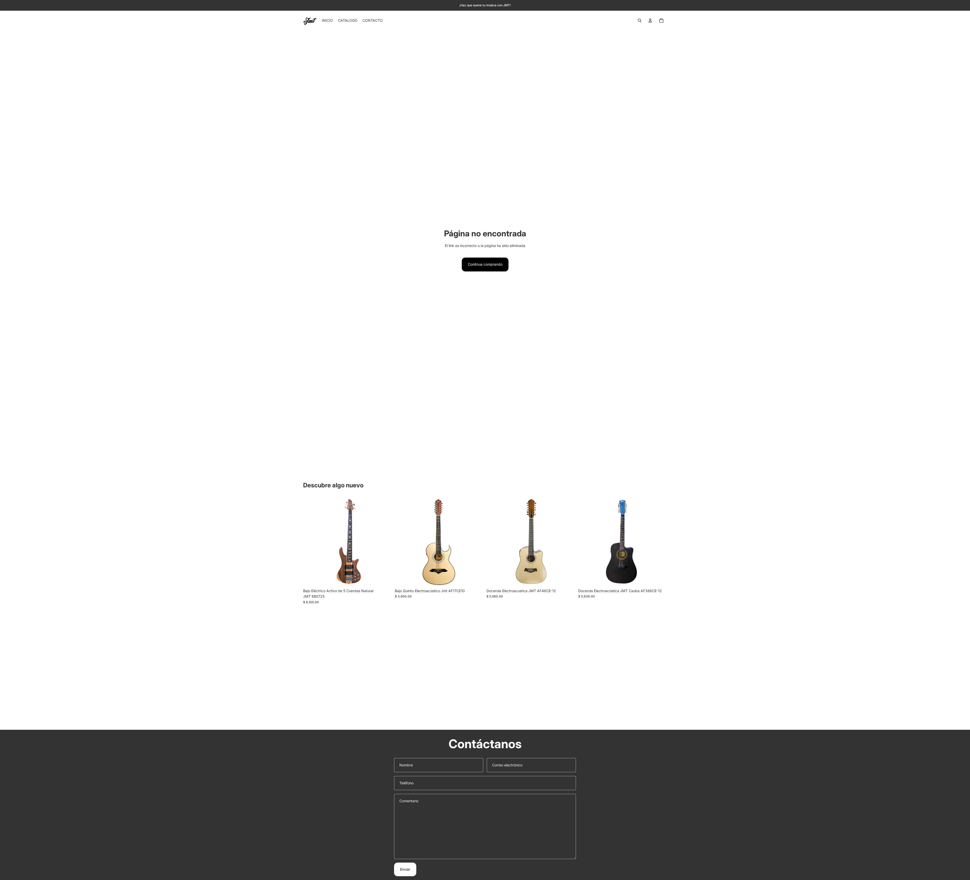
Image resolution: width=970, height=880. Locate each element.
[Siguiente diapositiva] (384, 541)
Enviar (405, 869)
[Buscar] (639, 20)
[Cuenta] (650, 20)
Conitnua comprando (485, 264)
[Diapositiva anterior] (310, 541)
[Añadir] (384, 578)
